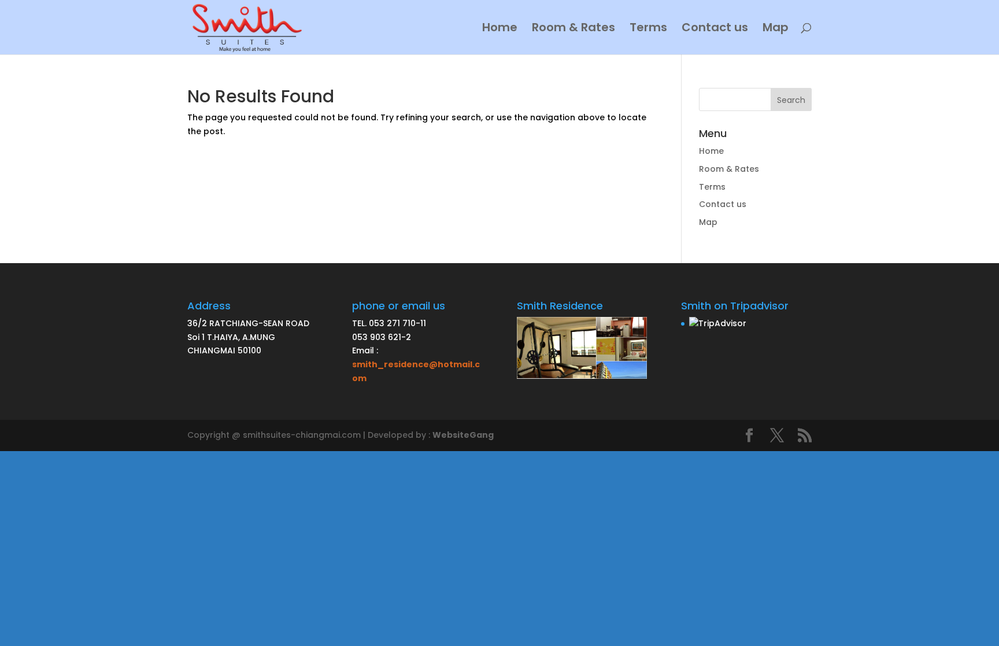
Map (776, 29)
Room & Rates (573, 29)
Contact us (715, 29)
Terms (648, 29)
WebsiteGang (463, 435)
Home (499, 29)
